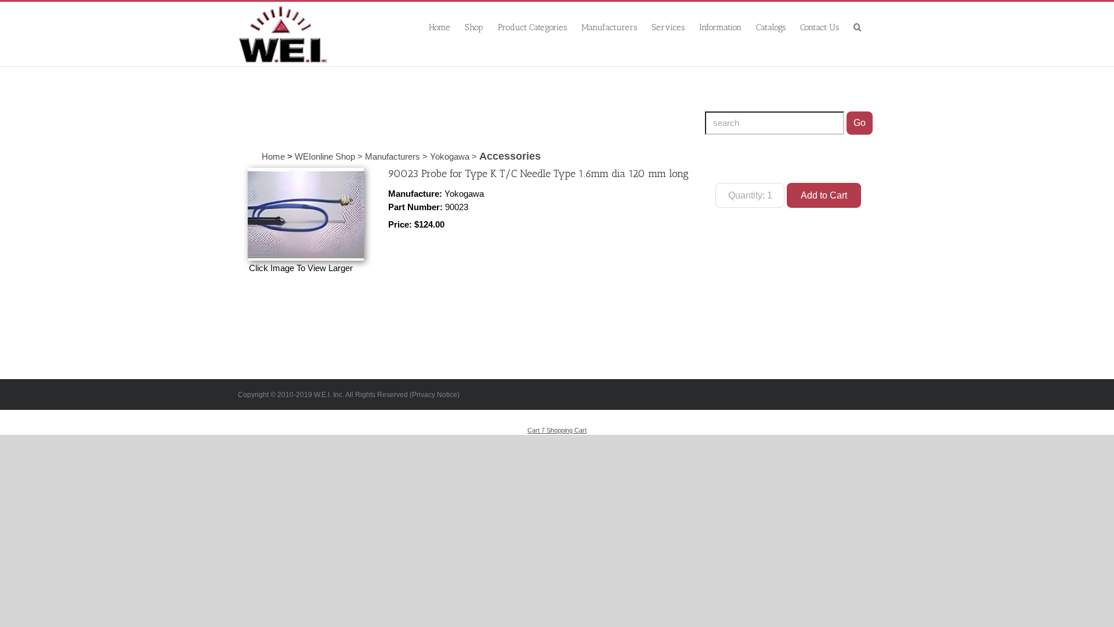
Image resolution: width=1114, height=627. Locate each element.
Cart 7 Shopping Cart (557, 430)
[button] (857, 26)
